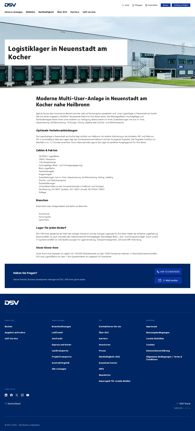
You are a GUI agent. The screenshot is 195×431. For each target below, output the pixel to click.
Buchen (165, 5)
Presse (102, 350)
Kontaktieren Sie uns (110, 326)
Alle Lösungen (59, 368)
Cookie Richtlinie (155, 338)
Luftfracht (57, 332)
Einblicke (30, 12)
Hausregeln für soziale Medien (114, 381)
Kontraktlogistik (61, 362)
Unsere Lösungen (14, 12)
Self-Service (11, 338)
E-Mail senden (170, 280)
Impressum (151, 326)
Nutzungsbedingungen (157, 332)
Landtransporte (60, 350)
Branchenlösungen (61, 326)
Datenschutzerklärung (158, 350)
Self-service (89, 12)
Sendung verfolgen (181, 5)
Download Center (108, 362)
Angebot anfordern (15, 332)
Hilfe (101, 368)
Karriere (75, 12)
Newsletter (105, 375)
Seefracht (57, 338)
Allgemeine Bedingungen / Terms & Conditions (164, 358)
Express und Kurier (61, 344)
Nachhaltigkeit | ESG (109, 356)
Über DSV (62, 12)
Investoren (104, 344)
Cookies (150, 344)
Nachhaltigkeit (46, 12)
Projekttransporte (62, 356)
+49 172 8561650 (169, 271)
